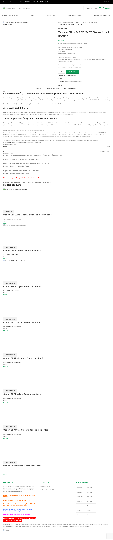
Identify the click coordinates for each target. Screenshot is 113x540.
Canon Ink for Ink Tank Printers (89, 22)
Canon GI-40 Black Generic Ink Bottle (21, 322)
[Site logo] (9, 8)
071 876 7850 (44, 2)
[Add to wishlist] (15, 207)
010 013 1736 (28, 2)
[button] (10, 247)
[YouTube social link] (98, 1)
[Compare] (5, 207)
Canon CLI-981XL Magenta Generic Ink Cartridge (27, 214)
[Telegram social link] (69, 85)
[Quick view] (10, 207)
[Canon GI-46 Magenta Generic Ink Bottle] (11, 340)
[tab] (40, 88)
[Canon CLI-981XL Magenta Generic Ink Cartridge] (56, 196)
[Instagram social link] (96, 1)
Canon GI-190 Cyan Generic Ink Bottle (22, 286)
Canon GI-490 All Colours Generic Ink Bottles (25, 430)
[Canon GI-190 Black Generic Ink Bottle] (56, 232)
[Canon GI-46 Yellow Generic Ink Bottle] (56, 376)
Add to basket (72, 71)
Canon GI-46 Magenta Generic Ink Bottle (23, 358)
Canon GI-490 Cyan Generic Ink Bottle (22, 465)
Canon (77, 22)
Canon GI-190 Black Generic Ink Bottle (22, 250)
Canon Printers (76, 93)
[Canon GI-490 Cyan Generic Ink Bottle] (11, 447)
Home (59, 22)
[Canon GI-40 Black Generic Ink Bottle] (12, 304)
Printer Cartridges (68, 22)
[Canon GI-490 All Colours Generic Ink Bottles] (11, 411)
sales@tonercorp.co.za (13, 2)
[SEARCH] (82, 8)
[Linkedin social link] (101, 1)
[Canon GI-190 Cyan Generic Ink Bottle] (56, 268)
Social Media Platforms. (14, 142)
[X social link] (94, 1)
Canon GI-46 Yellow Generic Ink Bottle (22, 394)
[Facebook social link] (91, 1)
